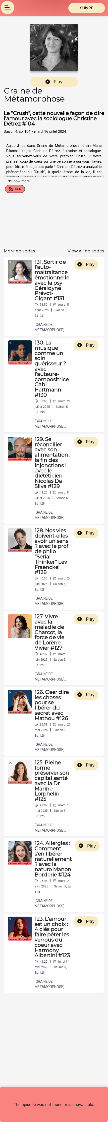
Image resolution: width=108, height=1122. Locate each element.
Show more (20, 181)
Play (58, 81)
